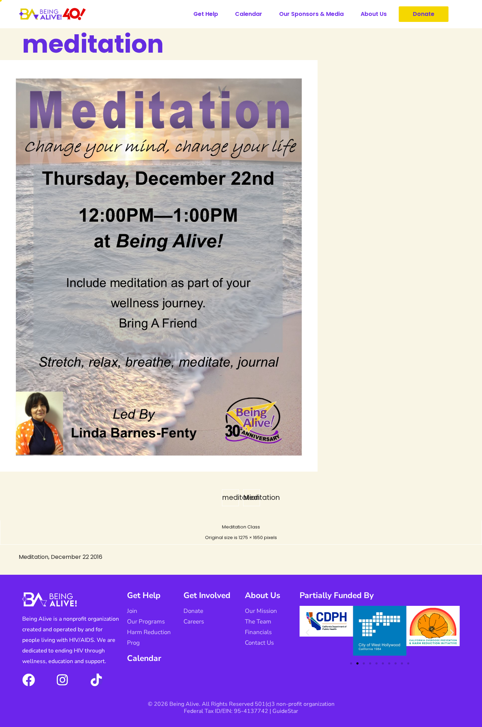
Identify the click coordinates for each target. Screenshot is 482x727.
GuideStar (285, 711)
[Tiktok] (96, 680)
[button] (307, 632)
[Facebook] (28, 680)
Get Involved (206, 595)
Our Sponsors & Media (311, 14)
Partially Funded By (337, 595)
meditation (230, 497)
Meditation (251, 497)
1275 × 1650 (251, 537)
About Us (374, 14)
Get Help (205, 14)
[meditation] (159, 470)
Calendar (248, 14)
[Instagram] (62, 680)
